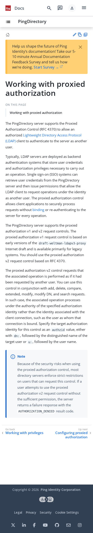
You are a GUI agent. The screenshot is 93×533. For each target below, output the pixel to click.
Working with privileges (24, 433)
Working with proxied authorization (36, 112)
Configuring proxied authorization (71, 435)
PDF (85, 34)
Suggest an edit (74, 34)
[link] (8, 8)
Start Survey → (46, 67)
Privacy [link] (31, 512)
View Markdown (80, 34)
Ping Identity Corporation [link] (60, 489)
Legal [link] (18, 512)
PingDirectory (32, 21)
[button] (72, 8)
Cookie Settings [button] (67, 512)
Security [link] (45, 512)
